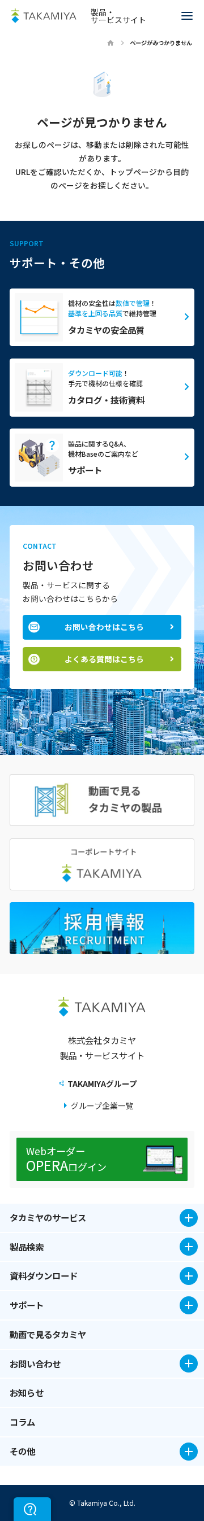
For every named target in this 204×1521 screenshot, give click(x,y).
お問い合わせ (35, 1363)
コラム (22, 1422)
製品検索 (27, 1246)
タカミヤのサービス (48, 1217)
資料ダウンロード (44, 1275)
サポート (27, 1305)
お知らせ (27, 1392)
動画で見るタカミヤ (48, 1334)
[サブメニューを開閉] (188, 1218)
